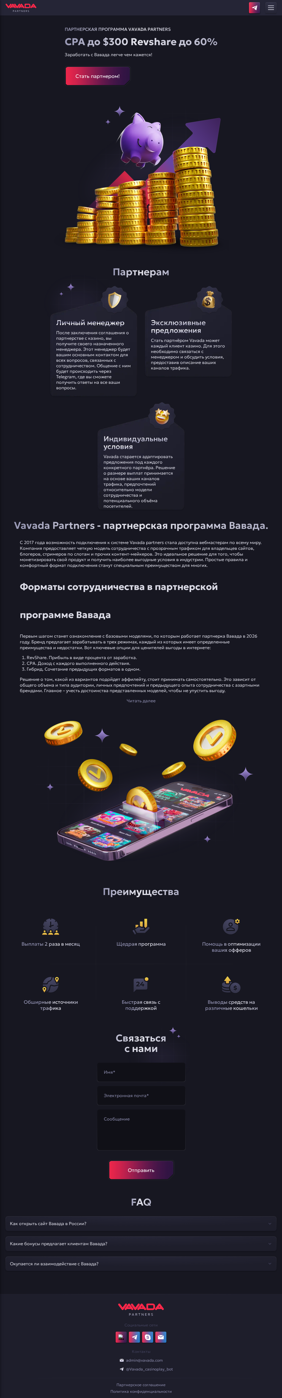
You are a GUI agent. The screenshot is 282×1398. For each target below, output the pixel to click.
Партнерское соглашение (141, 1385)
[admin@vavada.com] (122, 1360)
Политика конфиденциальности (141, 1391)
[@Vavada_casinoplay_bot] (122, 1369)
